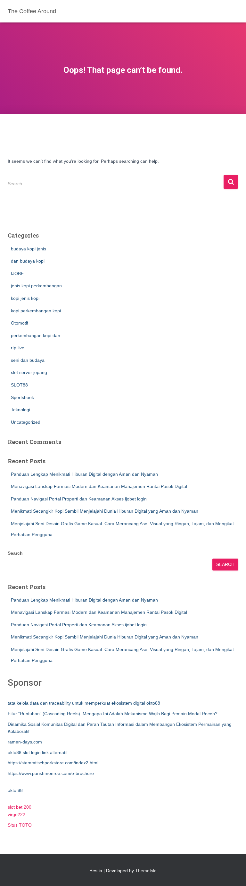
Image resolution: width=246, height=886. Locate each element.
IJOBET (19, 273)
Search (15, 553)
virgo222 (16, 814)
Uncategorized (25, 422)
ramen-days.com (25, 741)
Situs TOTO (20, 825)
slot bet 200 (19, 807)
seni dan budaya (28, 360)
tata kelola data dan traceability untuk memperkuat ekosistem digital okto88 (84, 703)
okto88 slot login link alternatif (38, 752)
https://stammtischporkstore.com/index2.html (53, 762)
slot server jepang (29, 372)
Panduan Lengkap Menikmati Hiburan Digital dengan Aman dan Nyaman (84, 474)
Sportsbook (22, 397)
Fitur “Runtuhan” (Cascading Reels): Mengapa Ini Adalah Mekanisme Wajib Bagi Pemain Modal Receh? (112, 713)
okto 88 (15, 790)
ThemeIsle (146, 870)
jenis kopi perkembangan (36, 285)
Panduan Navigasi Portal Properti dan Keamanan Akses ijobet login (79, 498)
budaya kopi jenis (28, 248)
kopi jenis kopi (25, 298)
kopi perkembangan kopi (36, 310)
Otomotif (19, 323)
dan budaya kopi (28, 261)
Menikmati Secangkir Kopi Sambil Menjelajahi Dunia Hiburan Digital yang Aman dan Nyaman (104, 511)
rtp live (17, 347)
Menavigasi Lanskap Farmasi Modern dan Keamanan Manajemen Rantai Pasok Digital (99, 486)
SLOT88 (19, 384)
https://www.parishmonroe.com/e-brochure (51, 773)
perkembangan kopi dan (35, 335)
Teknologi (20, 409)
